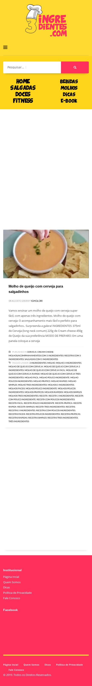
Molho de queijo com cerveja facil (45, 370)
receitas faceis (17, 414)
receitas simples (37, 417)
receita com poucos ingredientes (56, 399)
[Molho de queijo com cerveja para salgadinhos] (46, 254)
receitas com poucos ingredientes (55, 410)
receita (43, 395)
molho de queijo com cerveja (26, 366)
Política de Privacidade (17, 593)
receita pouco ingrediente (39, 403)
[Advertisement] (46, 163)
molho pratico (41, 381)
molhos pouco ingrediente (41, 388)
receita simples (26, 406)
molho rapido (59, 381)
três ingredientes (19, 421)
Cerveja (32, 352)
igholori (37, 300)
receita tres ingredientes (50, 406)
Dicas (6, 587)
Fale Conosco (11, 598)
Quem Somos (12, 582)
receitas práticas (70, 414)
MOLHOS (69, 88)
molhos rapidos (54, 392)
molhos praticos (34, 392)
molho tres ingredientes (32, 384)
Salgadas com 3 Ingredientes (41, 359)
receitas (70, 406)
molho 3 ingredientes (68, 362)
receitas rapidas (18, 417)
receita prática (64, 403)
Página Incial (11, 577)
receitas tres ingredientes (62, 417)
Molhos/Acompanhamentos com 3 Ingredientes (36, 355)
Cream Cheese (45, 352)
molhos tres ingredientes (24, 395)
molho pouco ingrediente (54, 377)
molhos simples (73, 392)
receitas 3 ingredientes (22, 410)
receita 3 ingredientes (61, 395)
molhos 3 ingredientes (61, 384)
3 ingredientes (38, 362)
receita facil (16, 403)
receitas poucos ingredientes (43, 414)
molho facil (32, 377)
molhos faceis (17, 388)
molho (51, 362)
